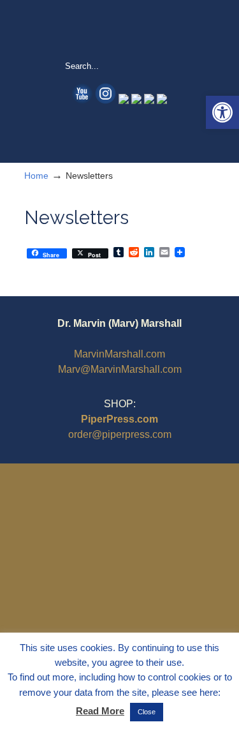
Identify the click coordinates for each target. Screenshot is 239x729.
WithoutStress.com (119, 29)
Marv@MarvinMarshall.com (120, 369)
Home (36, 175)
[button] (222, 112)
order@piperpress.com (119, 434)
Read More (100, 710)
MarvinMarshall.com (119, 354)
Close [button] (147, 712)
